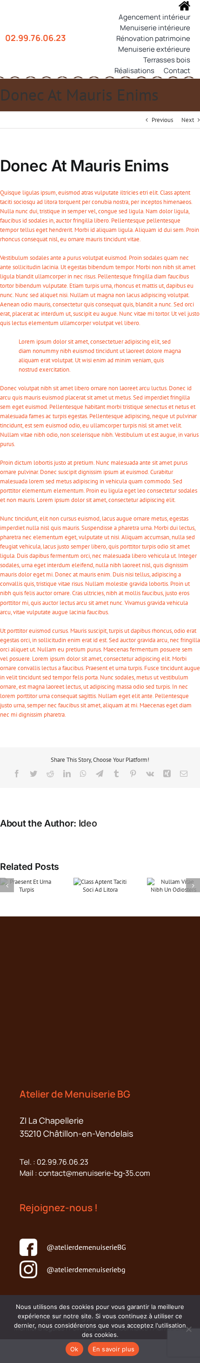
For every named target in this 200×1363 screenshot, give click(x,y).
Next (187, 120)
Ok (74, 1349)
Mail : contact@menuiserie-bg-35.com (85, 1173)
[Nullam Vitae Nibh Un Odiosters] (173, 885)
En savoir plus (114, 1349)
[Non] (188, 1329)
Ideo (88, 823)
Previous (162, 120)
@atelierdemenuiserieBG (86, 1247)
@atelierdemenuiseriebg (86, 1269)
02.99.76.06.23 (35, 37)
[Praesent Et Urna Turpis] (26, 885)
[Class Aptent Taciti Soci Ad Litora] (100, 885)
